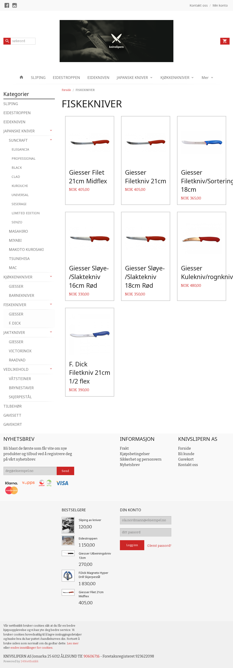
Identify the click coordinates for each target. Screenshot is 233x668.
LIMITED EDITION (26, 213)
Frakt (124, 448)
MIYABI (15, 240)
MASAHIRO (18, 231)
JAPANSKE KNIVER (132, 77)
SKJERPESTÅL (20, 396)
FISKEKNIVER (14, 304)
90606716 (92, 656)
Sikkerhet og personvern (141, 459)
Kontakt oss (188, 465)
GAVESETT (12, 415)
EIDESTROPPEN (66, 77)
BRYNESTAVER (21, 387)
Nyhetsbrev (130, 465)
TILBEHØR (12, 406)
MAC (13, 267)
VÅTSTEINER (20, 378)
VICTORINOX (20, 350)
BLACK (17, 167)
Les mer (73, 643)
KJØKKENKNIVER (174, 77)
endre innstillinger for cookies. (31, 647)
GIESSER (16, 286)
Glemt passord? (159, 546)
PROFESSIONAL (23, 158)
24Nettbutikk (29, 661)
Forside (66, 90)
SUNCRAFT (18, 140)
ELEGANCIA (20, 149)
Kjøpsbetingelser (135, 454)
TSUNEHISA (19, 258)
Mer (205, 77)
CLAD (16, 176)
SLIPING (38, 77)
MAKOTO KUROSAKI (26, 249)
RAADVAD (17, 360)
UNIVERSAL (20, 195)
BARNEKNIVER (21, 295)
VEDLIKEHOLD (15, 369)
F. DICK (15, 323)
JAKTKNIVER (14, 332)
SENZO (17, 222)
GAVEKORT (12, 424)
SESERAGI (19, 204)
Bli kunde (186, 454)
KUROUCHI (20, 186)
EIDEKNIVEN (98, 77)
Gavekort (186, 459)
